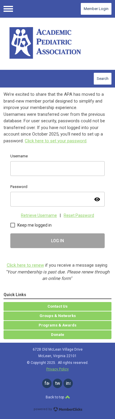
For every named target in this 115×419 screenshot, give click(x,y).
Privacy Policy (57, 369)
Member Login (96, 8)
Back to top (55, 397)
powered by (43, 409)
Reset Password (79, 215)
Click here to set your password (55, 140)
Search (103, 78)
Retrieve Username (39, 215)
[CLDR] (57, 43)
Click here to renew (25, 265)
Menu (8, 9)
